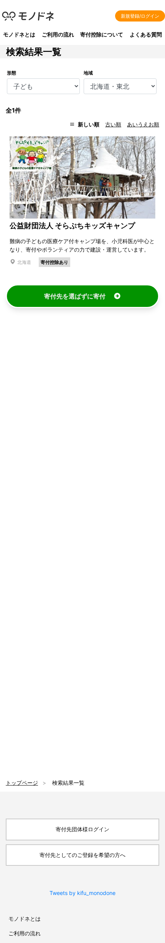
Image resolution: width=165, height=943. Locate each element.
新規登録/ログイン (140, 16)
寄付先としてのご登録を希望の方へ (82, 855)
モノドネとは (19, 34)
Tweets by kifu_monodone (83, 893)
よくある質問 (146, 34)
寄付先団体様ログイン (82, 829)
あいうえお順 (143, 124)
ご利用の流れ (58, 34)
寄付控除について (101, 34)
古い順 (113, 124)
